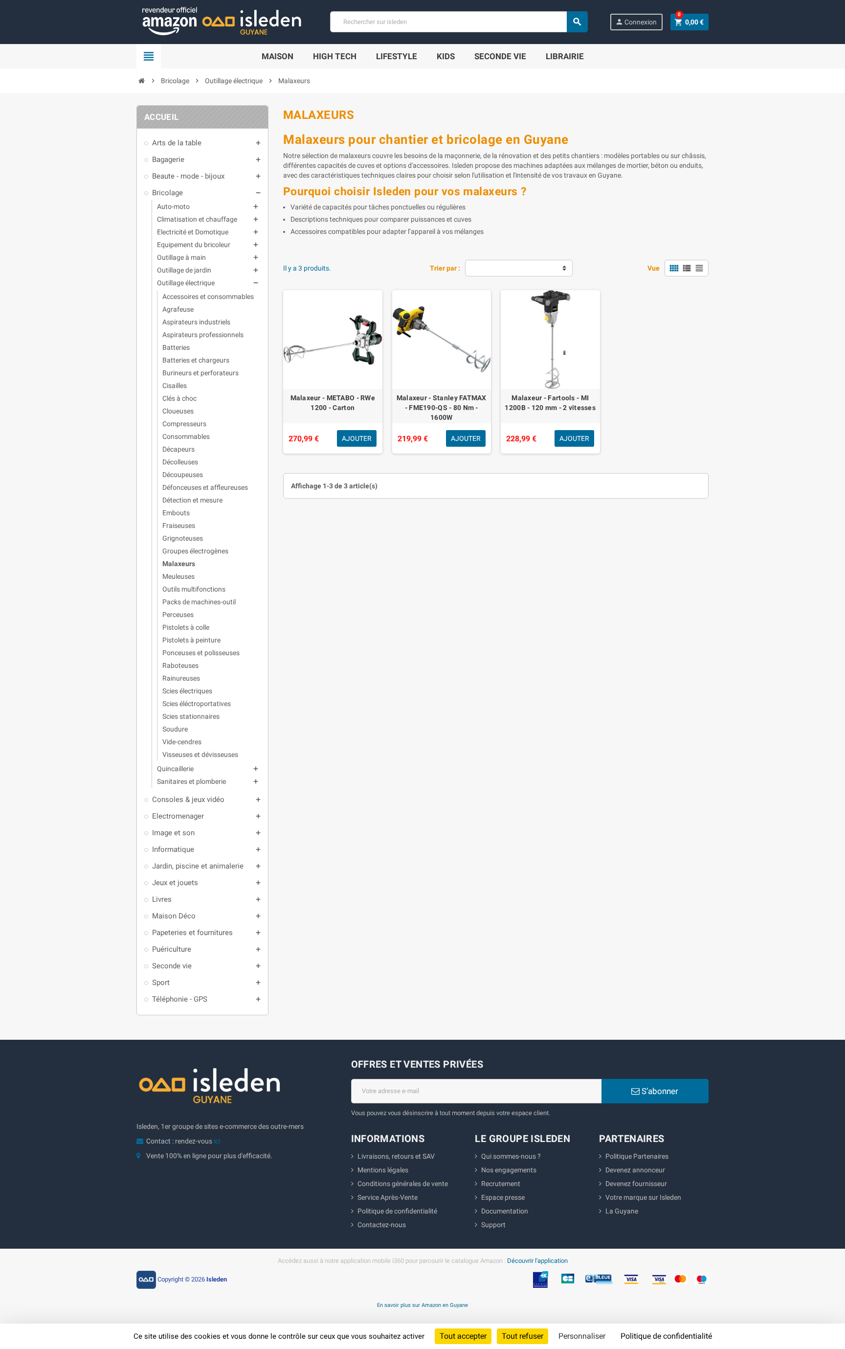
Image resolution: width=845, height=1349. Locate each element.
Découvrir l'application (537, 1260)
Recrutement (500, 1184)
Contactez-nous (381, 1225)
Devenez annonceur (635, 1170)
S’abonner (659, 1091)
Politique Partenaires (636, 1156)
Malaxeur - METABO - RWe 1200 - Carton (332, 403)
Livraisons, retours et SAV (396, 1156)
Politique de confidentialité (397, 1211)
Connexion (636, 22)
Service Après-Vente (387, 1197)
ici (217, 1141)
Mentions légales (382, 1170)
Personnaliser (581, 1336)
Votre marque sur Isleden (643, 1197)
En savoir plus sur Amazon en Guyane (422, 1305)
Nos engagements (508, 1170)
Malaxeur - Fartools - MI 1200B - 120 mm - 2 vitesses (550, 403)
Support (493, 1225)
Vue (653, 268)
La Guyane (621, 1211)
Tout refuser (522, 1336)
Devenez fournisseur (636, 1184)
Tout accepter (463, 1336)
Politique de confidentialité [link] (666, 1336)
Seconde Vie (500, 56)
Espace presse (503, 1197)
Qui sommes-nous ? (511, 1156)
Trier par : (445, 268)
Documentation (504, 1211)
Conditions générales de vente (402, 1184)
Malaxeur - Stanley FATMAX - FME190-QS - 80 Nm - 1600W (442, 407)
